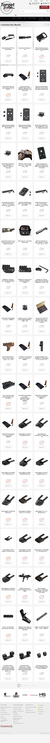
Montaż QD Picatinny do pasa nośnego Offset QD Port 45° (8, 88)
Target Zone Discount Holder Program (17, 718)
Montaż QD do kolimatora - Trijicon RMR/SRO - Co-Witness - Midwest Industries (8, 166)
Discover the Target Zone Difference (6, 707)
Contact (2, 716)
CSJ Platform (3, 710)
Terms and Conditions (32, 18)
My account (15, 721)
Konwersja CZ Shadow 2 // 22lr (25, 48)
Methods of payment (17, 716)
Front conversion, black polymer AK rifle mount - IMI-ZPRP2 (8, 397)
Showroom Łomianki (17, 707)
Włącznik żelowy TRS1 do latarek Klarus (8, 48)
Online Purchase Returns (43, 20)
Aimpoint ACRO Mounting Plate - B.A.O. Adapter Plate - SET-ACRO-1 (25, 204)
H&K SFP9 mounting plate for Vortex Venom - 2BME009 (8, 435)
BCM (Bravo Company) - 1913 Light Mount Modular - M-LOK (8, 281)
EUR (47, 1)
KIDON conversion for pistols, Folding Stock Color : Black (25, 590)
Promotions (19, 18)
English (41, 1)
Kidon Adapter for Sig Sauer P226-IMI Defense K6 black (8, 589)
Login (31, 1)
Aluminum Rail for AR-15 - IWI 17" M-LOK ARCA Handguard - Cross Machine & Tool (41, 204)
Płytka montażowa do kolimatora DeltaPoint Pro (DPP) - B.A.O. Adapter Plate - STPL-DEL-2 (41, 166)
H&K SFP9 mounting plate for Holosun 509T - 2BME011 (41, 397)
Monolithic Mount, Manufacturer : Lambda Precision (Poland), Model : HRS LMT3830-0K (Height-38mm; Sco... (8, 668)
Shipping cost (16, 714)
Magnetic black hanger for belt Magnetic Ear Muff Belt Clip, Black (25, 628)
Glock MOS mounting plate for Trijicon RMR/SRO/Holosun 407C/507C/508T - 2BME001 (25, 398)
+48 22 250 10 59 (35, 4)
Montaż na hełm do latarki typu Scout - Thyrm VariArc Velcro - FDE (24, 165)
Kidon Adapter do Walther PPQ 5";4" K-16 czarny (25, 511)
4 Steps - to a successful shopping (18, 711)
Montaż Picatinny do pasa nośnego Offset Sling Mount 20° (42, 49)
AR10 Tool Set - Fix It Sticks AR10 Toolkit (25, 241)
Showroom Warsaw (17, 709)
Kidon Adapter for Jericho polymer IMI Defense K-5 (25, 550)
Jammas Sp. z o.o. (29, 710)
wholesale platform (44, 7)
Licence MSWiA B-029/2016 (4, 720)
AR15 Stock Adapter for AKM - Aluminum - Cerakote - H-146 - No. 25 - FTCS (41, 242)
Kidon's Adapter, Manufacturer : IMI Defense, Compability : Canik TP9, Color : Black (41, 590)
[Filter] (45, 25)
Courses (46, 18)
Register (36, 1)
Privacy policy (3, 718)
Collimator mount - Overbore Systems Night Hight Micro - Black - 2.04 (25, 319)
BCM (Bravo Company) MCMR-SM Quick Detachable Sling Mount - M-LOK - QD (42, 281)
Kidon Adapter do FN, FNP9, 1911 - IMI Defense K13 (8, 473)
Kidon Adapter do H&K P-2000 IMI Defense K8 (25, 473)
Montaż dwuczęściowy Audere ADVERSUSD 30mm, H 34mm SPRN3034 (41, 667)
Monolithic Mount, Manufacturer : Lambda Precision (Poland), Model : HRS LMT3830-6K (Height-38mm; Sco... (24, 668)
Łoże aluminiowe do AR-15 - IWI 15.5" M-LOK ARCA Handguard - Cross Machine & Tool (8, 204)
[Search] (47, 11)
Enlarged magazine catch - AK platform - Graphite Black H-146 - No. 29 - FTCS (42, 358)
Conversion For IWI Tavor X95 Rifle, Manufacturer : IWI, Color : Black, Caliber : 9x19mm (42, 320)
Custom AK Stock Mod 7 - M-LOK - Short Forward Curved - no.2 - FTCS (8, 358)
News (14, 18)
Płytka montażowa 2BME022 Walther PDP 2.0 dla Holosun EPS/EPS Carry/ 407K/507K (25, 88)
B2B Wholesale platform (31, 712)
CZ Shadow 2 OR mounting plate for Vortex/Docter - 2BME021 (25, 358)
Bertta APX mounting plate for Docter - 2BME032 (8, 318)
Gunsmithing (40, 18)
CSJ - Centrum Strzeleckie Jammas (31, 707)
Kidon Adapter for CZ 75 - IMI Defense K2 (42, 511)
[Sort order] (48, 25)
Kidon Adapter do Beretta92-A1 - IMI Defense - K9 (41, 435)
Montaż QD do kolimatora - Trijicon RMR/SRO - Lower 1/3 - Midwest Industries (41, 126)
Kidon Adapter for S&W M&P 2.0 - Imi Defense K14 (42, 550)
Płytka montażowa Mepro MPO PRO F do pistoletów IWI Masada (25, 126)
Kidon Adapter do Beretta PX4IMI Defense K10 (25, 434)
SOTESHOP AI (47, 733)
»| (33, 685)
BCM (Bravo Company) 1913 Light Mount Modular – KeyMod (25, 281)
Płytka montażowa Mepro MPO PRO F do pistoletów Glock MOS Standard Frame (41, 88)
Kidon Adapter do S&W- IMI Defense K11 (8, 511)
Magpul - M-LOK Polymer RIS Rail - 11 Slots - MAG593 (42, 627)
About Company (4, 712)
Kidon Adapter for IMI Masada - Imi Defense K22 (8, 550)
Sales (25, 18)
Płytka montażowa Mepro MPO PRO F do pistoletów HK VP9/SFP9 (8, 126)
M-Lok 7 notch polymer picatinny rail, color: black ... (8, 627)
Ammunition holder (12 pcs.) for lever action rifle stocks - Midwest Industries (8, 242)
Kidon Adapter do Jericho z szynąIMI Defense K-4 (41, 473)
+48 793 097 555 (35, 3)
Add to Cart (8, 61)
